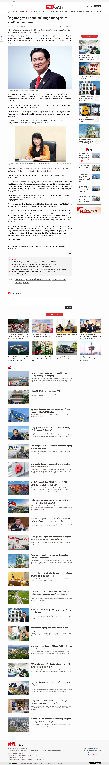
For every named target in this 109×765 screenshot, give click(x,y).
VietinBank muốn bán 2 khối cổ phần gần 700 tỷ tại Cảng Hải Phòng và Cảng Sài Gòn (51, 483)
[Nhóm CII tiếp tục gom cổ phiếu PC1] (96, 168)
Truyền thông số (95, 11)
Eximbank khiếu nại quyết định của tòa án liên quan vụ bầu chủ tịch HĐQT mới (33, 271)
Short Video (64, 11)
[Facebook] (60, 26)
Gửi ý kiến (69, 307)
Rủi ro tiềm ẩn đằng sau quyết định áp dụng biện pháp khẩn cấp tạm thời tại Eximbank (35, 262)
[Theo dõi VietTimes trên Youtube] (94, 754)
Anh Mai (12, 26)
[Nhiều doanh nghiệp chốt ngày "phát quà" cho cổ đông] (18, 633)
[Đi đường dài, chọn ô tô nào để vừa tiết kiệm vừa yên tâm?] (66, 348)
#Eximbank (18, 282)
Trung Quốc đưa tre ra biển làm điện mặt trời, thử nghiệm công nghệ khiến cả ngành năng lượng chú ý (18, 358)
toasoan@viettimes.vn (92, 748)
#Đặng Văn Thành (30, 279)
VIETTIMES (54, 6)
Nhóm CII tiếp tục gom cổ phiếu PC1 (84, 166)
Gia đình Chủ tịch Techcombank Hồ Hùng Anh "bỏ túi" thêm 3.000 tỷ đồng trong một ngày (50, 519)
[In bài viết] (64, 27)
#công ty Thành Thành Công (43, 279)
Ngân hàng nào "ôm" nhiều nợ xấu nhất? (86, 77)
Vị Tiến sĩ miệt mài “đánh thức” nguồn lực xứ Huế (66, 335)
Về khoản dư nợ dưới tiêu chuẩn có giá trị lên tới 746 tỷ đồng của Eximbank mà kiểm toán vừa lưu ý (38, 269)
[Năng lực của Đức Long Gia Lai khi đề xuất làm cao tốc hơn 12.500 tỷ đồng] (89, 131)
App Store (92, 763)
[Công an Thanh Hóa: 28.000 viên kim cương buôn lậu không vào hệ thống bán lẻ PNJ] (18, 706)
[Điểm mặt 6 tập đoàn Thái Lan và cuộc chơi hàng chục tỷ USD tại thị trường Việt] (18, 506)
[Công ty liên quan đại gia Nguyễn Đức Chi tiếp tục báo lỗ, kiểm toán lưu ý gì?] (96, 188)
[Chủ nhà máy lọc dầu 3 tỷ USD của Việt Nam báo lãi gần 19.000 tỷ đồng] (18, 652)
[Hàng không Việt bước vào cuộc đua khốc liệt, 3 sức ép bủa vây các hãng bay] (96, 155)
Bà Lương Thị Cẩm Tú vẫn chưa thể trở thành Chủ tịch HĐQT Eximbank (31, 266)
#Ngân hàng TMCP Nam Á (59, 279)
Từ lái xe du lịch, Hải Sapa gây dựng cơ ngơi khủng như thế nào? (86, 98)
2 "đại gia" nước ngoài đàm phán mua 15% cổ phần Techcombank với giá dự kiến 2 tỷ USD (51, 538)
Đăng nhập (98, 6)
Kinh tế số (29, 11)
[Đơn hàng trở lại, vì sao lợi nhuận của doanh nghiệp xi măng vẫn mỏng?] (96, 198)
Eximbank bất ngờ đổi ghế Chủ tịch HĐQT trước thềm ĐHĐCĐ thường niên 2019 (33, 264)
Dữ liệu (12, 368)
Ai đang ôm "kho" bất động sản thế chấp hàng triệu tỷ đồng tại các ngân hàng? (51, 720)
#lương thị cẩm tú (20, 279)
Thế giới (72, 11)
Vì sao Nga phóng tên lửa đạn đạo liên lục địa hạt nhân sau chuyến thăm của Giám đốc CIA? (90, 358)
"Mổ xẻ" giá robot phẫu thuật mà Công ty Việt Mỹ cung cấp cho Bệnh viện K (86, 57)
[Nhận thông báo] (88, 6)
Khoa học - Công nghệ (41, 11)
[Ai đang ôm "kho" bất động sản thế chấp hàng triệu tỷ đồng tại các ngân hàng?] (18, 724)
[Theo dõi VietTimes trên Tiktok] (96, 754)
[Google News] (69, 26)
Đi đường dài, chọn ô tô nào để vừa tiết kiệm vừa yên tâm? (65, 357)
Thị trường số (54, 11)
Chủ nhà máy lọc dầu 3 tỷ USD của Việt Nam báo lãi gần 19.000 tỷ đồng (51, 647)
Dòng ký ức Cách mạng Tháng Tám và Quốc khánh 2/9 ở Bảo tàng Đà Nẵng (42, 358)
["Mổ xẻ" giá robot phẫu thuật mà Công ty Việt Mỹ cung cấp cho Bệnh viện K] (89, 47)
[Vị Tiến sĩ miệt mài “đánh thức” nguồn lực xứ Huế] (66, 326)
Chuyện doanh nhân (83, 11)
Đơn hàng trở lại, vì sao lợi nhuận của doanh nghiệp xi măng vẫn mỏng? (84, 199)
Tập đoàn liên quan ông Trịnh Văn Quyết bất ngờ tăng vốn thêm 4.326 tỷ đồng (84, 178)
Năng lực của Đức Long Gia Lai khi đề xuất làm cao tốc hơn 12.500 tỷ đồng (86, 141)
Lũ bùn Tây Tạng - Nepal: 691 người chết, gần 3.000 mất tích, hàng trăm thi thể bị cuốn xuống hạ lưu (18, 336)
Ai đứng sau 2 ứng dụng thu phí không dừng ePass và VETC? (86, 119)
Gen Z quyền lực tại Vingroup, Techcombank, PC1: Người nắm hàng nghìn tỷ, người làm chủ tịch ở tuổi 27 (90, 336)
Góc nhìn (21, 11)
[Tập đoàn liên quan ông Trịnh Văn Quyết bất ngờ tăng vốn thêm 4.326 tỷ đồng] (96, 176)
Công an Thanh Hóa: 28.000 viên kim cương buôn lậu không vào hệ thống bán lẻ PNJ (51, 701)
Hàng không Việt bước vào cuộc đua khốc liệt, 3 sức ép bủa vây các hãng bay (84, 157)
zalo (91, 754)
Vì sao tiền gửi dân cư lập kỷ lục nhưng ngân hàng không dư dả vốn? (42, 335)
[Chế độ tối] (92, 6)
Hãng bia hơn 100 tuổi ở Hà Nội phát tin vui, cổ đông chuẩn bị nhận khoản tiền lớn (51, 574)
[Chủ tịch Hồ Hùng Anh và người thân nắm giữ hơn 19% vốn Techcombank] (18, 469)
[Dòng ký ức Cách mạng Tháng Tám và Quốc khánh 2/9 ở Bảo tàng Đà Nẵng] (42, 348)
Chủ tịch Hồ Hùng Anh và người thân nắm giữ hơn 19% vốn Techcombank (50, 465)
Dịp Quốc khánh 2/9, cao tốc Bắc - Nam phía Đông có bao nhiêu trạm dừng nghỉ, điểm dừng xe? (51, 592)
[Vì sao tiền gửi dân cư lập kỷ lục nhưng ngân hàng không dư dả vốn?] (42, 326)
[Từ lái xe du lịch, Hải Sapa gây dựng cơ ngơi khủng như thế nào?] (89, 88)
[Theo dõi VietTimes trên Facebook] (88, 754)
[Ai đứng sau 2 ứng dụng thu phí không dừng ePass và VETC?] (89, 109)
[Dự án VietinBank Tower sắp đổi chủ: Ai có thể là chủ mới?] (18, 688)
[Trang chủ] (9, 11)
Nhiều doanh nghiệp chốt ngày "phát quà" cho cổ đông (50, 629)
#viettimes (25, 282)
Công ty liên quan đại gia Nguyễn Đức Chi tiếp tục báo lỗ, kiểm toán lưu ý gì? (84, 188)
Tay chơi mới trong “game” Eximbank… (21, 274)
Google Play (98, 763)
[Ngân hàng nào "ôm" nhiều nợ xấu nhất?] (89, 68)
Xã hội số (14, 11)
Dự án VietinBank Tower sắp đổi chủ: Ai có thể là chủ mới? (50, 683)
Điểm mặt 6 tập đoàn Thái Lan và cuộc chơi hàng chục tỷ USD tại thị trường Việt (50, 501)
